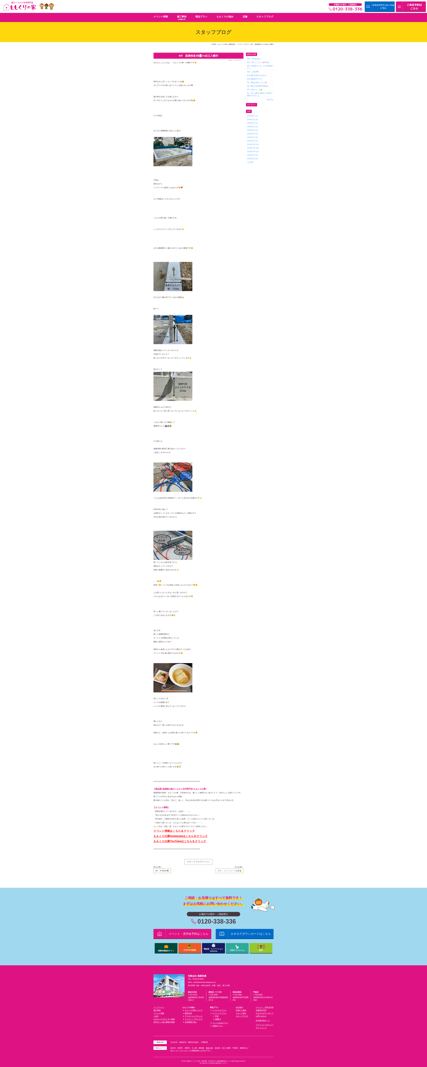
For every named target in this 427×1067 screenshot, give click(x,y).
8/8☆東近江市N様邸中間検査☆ (258, 86)
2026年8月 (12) (252, 116)
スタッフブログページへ (198, 861)
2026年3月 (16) (252, 134)
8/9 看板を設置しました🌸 (257, 82)
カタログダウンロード (265, 1013)
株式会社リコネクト (222, 1063)
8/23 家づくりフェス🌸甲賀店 (258, 62)
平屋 (216, 1016)
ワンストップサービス (193, 1019)
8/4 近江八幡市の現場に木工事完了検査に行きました (260, 94)
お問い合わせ (261, 1016)
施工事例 (181, 16)
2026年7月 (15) (252, 119)
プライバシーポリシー (265, 1025)
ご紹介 (156, 1016)
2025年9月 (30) (252, 155)
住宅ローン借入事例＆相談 (164, 1022)
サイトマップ (261, 1028)
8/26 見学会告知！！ (255, 59)
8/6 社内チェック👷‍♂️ (254, 89)
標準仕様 (188, 1013)
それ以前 (250, 162)
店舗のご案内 (241, 1010)
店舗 (245, 16)
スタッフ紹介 (241, 1013)
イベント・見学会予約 (265, 1007)
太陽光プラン (217, 1026)
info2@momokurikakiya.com (204, 982)
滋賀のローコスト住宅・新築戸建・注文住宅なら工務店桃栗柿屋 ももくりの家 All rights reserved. (216, 1061)
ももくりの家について (193, 1010)
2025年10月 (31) (253, 151)
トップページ (158, 1007)
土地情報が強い (191, 1022)
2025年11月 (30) (253, 148)
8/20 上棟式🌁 (252, 72)
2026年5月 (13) (252, 126)
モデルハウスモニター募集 (164, 1019)
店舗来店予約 (261, 1010)
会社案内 (239, 1007)
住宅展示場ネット (263, 1020)
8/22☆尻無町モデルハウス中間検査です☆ (260, 67)
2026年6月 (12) (252, 123)
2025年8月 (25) (252, 158)
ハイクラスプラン (219, 1010)
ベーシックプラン (219, 1013)
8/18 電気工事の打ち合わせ (256, 75)
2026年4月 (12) (252, 130)
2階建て (218, 1019)
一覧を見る (270, 99)
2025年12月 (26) (253, 144)
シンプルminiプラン (220, 1023)
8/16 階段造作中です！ (255, 79)
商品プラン (201, 16)
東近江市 (209, 1048)
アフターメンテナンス (193, 1016)
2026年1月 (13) (252, 141)
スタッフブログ (265, 16)
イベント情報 (160, 16)
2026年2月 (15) (252, 137)
